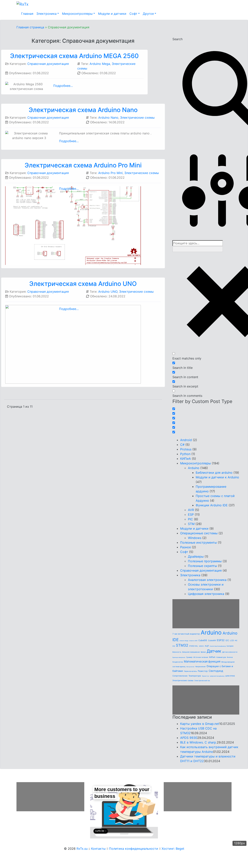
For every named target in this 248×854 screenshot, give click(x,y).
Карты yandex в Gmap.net (199, 724)
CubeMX (212, 640)
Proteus (185, 449)
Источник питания (200, 657)
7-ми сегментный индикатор (186, 634)
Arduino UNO (107, 291)
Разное (185, 547)
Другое (148, 14)
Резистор (203, 671)
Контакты (98, 849)
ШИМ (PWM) (230, 676)
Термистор (205, 676)
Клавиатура (221, 657)
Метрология (190, 667)
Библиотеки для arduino (214, 472)
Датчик (214, 651)
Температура (195, 676)
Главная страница (30, 27)
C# (182, 445)
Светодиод (216, 670)
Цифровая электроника (206, 594)
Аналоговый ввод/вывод (218, 646)
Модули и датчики (112, 14)
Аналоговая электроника (207, 580)
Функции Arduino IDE (212, 505)
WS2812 (201, 646)
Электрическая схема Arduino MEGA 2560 (74, 56)
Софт (133, 14)
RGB (173, 646)
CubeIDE (202, 640)
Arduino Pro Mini (110, 173)
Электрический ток (202, 681)
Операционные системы (199, 533)
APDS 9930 (188, 738)
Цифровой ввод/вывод (217, 676)
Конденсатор (177, 662)
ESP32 (221, 640)
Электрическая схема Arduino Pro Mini (83, 165)
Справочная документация (48, 64)
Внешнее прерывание (191, 652)
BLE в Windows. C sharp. (198, 742)
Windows (194, 538)
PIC (190, 519)
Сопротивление (180, 676)
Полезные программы (205, 561)
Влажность (176, 652)
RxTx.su (82, 849)
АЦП (207, 646)
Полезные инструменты (198, 542)
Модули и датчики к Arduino (217, 477)
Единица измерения (178, 657)
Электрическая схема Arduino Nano (83, 110)
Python (185, 454)
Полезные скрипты (202, 566)
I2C (227, 640)
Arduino (193, 468)
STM (191, 524)
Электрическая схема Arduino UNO (83, 283)
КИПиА (185, 459)
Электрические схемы (137, 117)
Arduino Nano (108, 117)
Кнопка (230, 657)
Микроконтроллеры (77, 14)
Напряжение (200, 667)
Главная (27, 14)
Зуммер (189, 657)
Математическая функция (202, 661)
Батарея (230, 646)
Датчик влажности (229, 652)
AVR (191, 510)
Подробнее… (63, 86)
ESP (191, 514)
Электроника (46, 14)
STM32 (182, 645)
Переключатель (190, 671)
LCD (232, 640)
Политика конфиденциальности (133, 849)
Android (186, 440)
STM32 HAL (193, 646)
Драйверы (196, 556)
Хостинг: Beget (173, 849)
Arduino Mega (100, 64)
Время (203, 652)
